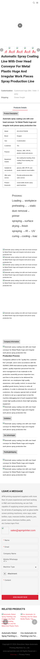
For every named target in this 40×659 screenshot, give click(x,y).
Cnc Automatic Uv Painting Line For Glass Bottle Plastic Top (29, 635)
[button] (5, 622)
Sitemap (13, 654)
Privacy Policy (24, 654)
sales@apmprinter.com (23, 530)
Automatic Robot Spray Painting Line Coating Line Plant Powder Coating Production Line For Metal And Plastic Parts (10, 635)
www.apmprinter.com (11, 651)
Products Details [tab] (20, 107)
